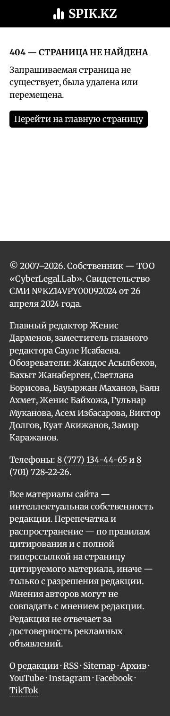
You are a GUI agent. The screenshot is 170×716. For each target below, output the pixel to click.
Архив (133, 666)
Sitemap (99, 666)
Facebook (114, 678)
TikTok (23, 690)
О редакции (34, 666)
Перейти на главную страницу (78, 119)
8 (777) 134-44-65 (92, 460)
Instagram (70, 678)
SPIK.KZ (92, 13)
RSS (70, 666)
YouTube (26, 678)
